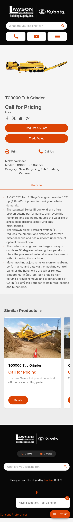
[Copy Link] (27, 118)
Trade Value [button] (36, 138)
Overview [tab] (36, 185)
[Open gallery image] (36, 67)
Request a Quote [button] (36, 128)
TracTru (48, 480)
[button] (15, 36)
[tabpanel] (36, 67)
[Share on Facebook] (7, 118)
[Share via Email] (21, 118)
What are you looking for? (26, 25)
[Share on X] (14, 118)
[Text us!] (60, 514)
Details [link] (18, 400)
